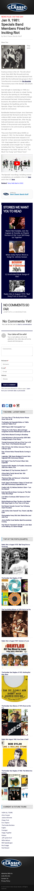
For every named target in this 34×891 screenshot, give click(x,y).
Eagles (4, 828)
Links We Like (5, 876)
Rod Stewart (5, 848)
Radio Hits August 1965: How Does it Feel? (15, 739)
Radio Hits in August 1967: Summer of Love (15, 641)
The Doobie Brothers (8, 825)
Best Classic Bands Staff (13, 36)
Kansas (4, 835)
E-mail (3, 368)
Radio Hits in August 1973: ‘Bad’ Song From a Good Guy (17, 295)
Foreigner (5, 830)
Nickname (4, 360)
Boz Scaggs (5, 845)
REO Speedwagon (7, 843)
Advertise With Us (7, 873)
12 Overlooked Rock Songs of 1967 (17, 275)
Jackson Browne (7, 817)
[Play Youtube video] (17, 163)
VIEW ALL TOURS (7, 812)
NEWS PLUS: (6, 17)
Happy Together (6, 833)
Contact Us (4, 878)
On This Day (17, 17)
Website (3, 375)
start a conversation (24, 324)
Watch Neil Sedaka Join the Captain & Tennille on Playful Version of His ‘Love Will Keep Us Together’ (17, 234)
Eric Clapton (5, 823)
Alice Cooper (6, 815)
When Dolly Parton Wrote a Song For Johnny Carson (17, 256)
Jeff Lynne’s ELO (7, 838)
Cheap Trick (5, 820)
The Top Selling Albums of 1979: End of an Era (16, 609)
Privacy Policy (5, 881)
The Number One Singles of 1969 (12, 578)
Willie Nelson (6, 840)
